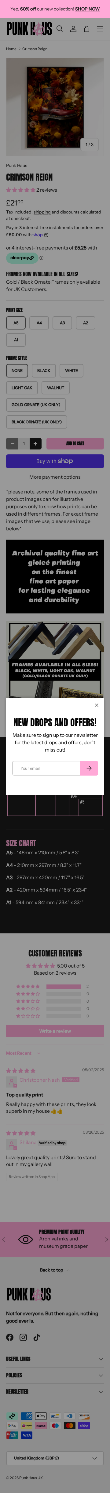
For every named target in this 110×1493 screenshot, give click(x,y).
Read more (65, 12)
